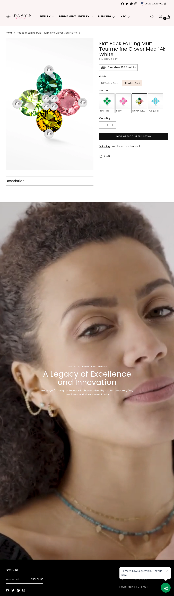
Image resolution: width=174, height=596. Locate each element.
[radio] (109, 83)
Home (9, 32)
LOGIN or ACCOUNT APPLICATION (133, 136)
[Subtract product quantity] (113, 125)
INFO (123, 16)
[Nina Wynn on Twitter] (126, 3)
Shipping (104, 146)
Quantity (104, 118)
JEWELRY (44, 16)
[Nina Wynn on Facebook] (122, 3)
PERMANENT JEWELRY (74, 16)
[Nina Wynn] (18, 16)
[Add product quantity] (102, 125)
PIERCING (104, 16)
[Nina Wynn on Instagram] (135, 3)
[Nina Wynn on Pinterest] (131, 3)
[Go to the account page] (159, 16)
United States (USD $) (155, 3)
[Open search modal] (152, 16)
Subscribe (37, 579)
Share (107, 156)
